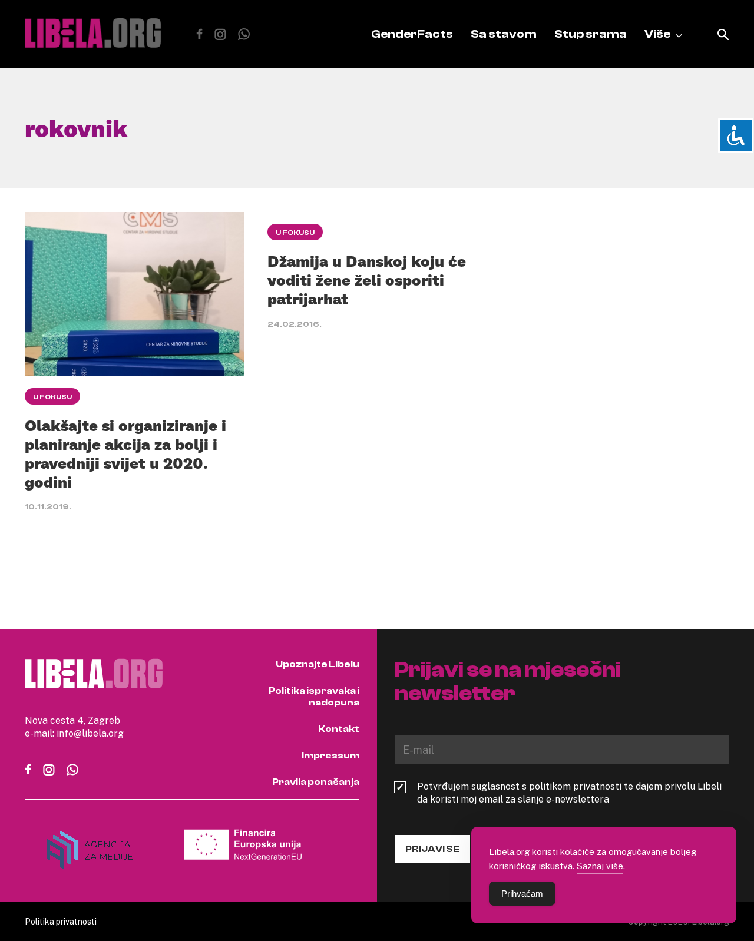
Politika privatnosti (61, 921)
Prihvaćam (522, 894)
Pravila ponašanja (315, 782)
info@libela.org (90, 733)
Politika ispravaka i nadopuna (314, 696)
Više (657, 34)
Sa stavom (504, 34)
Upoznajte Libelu (317, 664)
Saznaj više (600, 865)
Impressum (330, 755)
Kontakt (338, 729)
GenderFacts (412, 34)
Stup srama (590, 34)
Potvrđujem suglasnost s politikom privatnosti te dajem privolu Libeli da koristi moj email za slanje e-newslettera (569, 792)
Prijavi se (432, 849)
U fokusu (52, 397)
